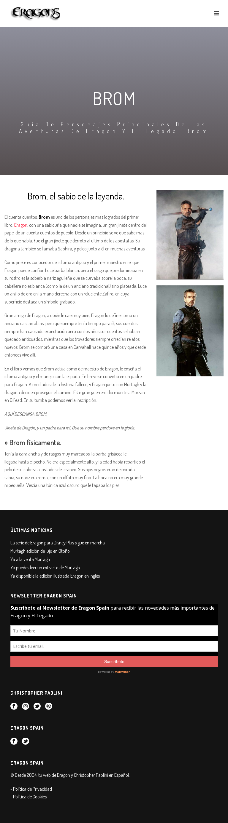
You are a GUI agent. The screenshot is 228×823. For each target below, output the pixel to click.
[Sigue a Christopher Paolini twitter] (37, 706)
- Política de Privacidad (31, 789)
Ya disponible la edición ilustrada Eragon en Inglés (55, 576)
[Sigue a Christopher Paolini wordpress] (48, 706)
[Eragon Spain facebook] (14, 741)
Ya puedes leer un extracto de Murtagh (45, 567)
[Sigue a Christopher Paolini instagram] (25, 706)
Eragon (20, 225)
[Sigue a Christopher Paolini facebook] (14, 706)
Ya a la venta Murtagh (30, 559)
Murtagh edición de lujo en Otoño (40, 551)
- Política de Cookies (28, 797)
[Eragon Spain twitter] (25, 741)
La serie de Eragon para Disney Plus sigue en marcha (57, 542)
